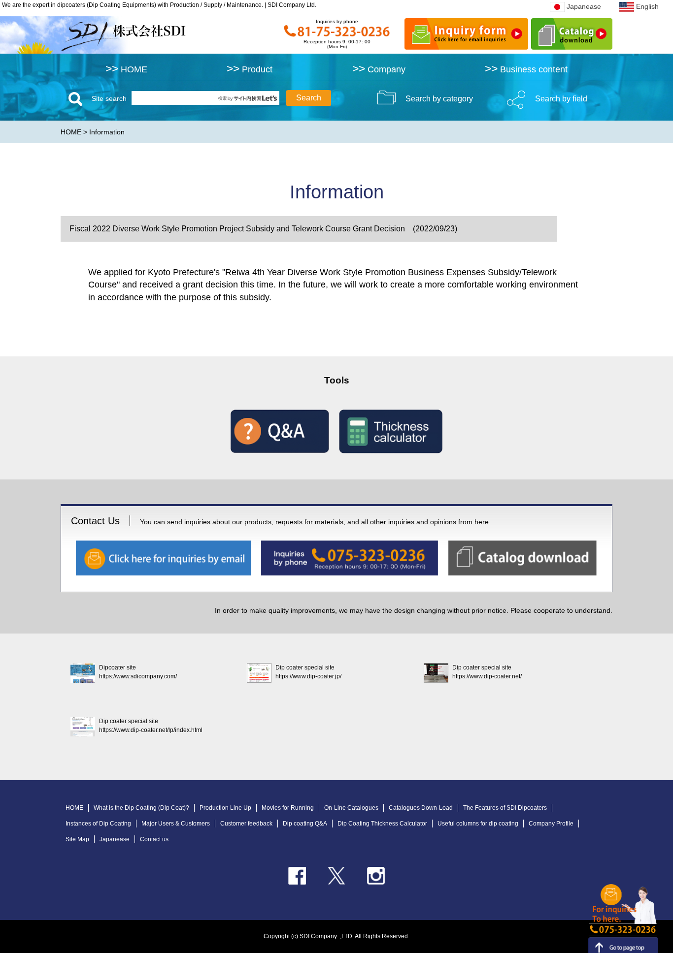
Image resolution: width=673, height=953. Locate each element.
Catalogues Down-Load (421, 807)
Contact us (154, 839)
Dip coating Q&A (305, 823)
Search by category (439, 99)
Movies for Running (288, 807)
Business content (526, 69)
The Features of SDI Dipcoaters (505, 807)
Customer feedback (246, 823)
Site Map (77, 839)
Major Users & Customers (175, 823)
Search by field (561, 99)
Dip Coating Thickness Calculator (382, 823)
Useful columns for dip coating (477, 823)
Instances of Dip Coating (98, 823)
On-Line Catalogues (351, 807)
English (647, 6)
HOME (126, 69)
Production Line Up (225, 807)
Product (249, 69)
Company (378, 69)
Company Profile (551, 823)
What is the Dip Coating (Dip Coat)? (141, 807)
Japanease (584, 6)
